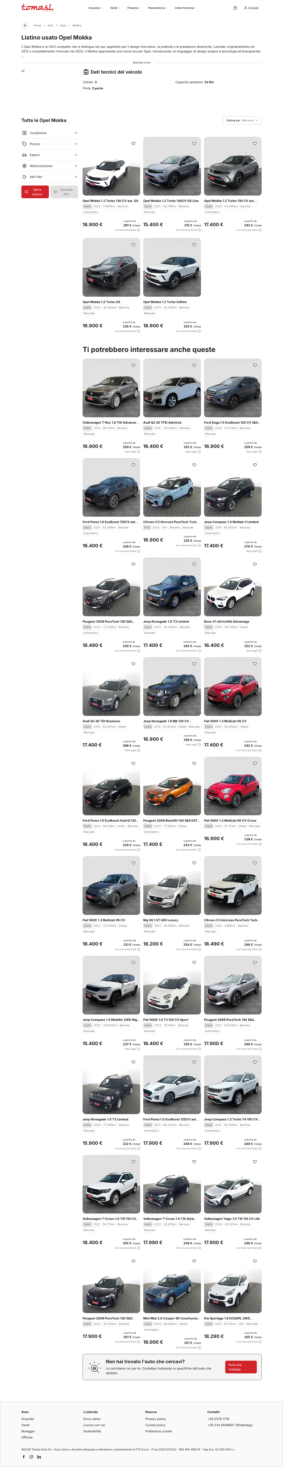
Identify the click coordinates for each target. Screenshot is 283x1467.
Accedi (253, 8)
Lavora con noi (94, 1425)
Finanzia (132, 7)
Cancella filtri (66, 192)
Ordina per (233, 120)
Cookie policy (155, 1425)
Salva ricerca (37, 192)
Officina (27, 1437)
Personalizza (156, 7)
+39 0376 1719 (218, 1419)
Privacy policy (155, 1419)
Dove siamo (92, 1419)
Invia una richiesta (235, 1367)
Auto (51, 25)
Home (37, 25)
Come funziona (184, 7)
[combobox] (242, 120)
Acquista (94, 7)
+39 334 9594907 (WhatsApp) (230, 1425)
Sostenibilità (92, 1431)
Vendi (113, 7)
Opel (63, 25)
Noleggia (27, 1431)
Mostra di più (141, 62)
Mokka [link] (77, 25)
